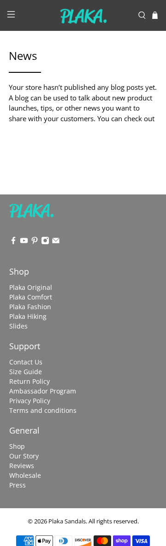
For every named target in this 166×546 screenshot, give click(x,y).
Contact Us (25, 362)
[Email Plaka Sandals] (56, 242)
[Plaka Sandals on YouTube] (24, 242)
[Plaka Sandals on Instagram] (45, 242)
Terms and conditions (43, 410)
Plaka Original (30, 287)
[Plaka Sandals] (83, 15)
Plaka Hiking (28, 316)
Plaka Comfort (30, 297)
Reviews (21, 465)
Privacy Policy (29, 400)
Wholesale (25, 475)
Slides (18, 326)
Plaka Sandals (67, 521)
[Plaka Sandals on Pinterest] (34, 242)
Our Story (24, 456)
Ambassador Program (42, 391)
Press (17, 485)
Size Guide (25, 371)
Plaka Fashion (30, 306)
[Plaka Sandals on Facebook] (13, 242)
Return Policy (29, 381)
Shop (17, 446)
